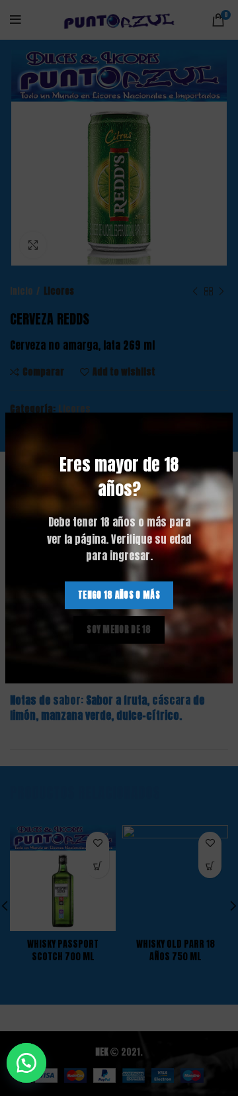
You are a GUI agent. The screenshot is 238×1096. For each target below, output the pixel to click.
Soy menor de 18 (119, 629)
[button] (33, 1063)
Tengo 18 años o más (119, 595)
